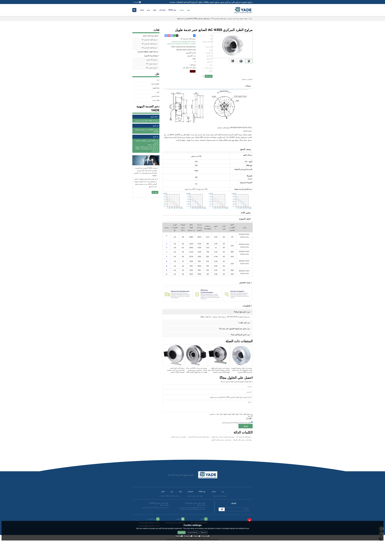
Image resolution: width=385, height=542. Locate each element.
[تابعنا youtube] (249, 520)
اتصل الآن (209, 76)
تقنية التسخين (155, 96)
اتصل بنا (155, 192)
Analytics (196, 536)
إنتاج (154, 10)
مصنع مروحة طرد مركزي (235, 18)
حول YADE (172, 10)
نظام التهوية (155, 88)
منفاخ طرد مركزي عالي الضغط (242, 440)
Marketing (178, 536)
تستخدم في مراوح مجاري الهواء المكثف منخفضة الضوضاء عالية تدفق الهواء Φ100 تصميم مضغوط (219, 370)
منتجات (181, 10)
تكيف (157, 92)
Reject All (203, 532)
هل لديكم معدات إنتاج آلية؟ (195, 503)
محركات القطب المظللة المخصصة (170, 496)
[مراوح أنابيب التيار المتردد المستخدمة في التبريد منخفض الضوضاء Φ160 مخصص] (173, 355)
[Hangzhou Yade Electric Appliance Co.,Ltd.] (243, 10)
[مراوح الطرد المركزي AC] (193, 71)
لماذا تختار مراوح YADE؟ (158, 503)
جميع (246, 18)
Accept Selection (193, 532)
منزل (250, 18)
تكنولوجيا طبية (155, 84)
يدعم (148, 10)
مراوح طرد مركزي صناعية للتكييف (221, 440)
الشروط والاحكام (226, 422)
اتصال (142, 10)
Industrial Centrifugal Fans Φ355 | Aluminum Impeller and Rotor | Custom (181, 43)
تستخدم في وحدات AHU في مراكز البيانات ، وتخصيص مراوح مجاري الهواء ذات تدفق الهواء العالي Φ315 (196, 370)
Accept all (181, 532)
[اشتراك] (222, 509)
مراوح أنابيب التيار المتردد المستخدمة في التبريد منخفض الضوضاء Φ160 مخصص (175, 370)
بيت (188, 10)
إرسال (245, 426)
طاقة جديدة (156, 100)
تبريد (158, 80)
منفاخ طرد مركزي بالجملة (178, 437)
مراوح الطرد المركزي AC (219, 18)
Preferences (187, 536)
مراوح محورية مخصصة (219, 496)
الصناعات (162, 10)
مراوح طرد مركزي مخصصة (195, 496)
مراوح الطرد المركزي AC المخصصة (199, 437)
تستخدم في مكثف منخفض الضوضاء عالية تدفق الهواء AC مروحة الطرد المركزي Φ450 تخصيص (241, 370)
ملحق (248, 418)
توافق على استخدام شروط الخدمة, (236, 422)
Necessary (205, 536)
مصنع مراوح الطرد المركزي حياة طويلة (223, 437)
